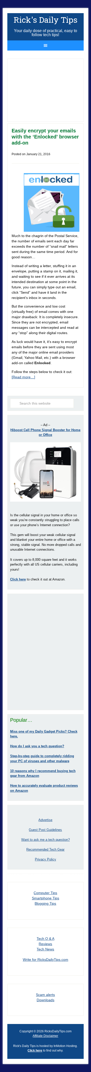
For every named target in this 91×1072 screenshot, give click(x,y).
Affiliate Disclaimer (45, 1036)
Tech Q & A (45, 939)
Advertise (45, 820)
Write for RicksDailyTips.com (45, 960)
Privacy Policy (45, 859)
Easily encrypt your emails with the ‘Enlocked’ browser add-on (45, 137)
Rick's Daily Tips (45, 19)
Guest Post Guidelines (45, 830)
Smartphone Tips (45, 898)
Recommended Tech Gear (45, 849)
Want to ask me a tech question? (45, 840)
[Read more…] (23, 377)
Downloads (45, 1000)
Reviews (45, 944)
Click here (35, 1050)
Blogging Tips (45, 903)
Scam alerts (45, 995)
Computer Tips (45, 893)
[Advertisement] (45, 651)
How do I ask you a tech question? (37, 746)
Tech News (45, 949)
